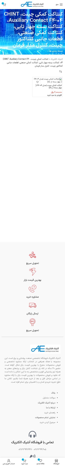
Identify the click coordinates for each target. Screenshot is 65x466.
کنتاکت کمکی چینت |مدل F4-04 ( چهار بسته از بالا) (49, 86)
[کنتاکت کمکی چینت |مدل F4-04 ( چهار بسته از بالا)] (47, 80)
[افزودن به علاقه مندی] (37, 82)
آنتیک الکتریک (56, 59)
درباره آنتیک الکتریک (46, 402)
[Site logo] (32, 4)
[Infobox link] (32, 258)
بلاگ (53, 393)
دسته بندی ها (56, 51)
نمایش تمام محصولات (45, 417)
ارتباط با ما (50, 407)
